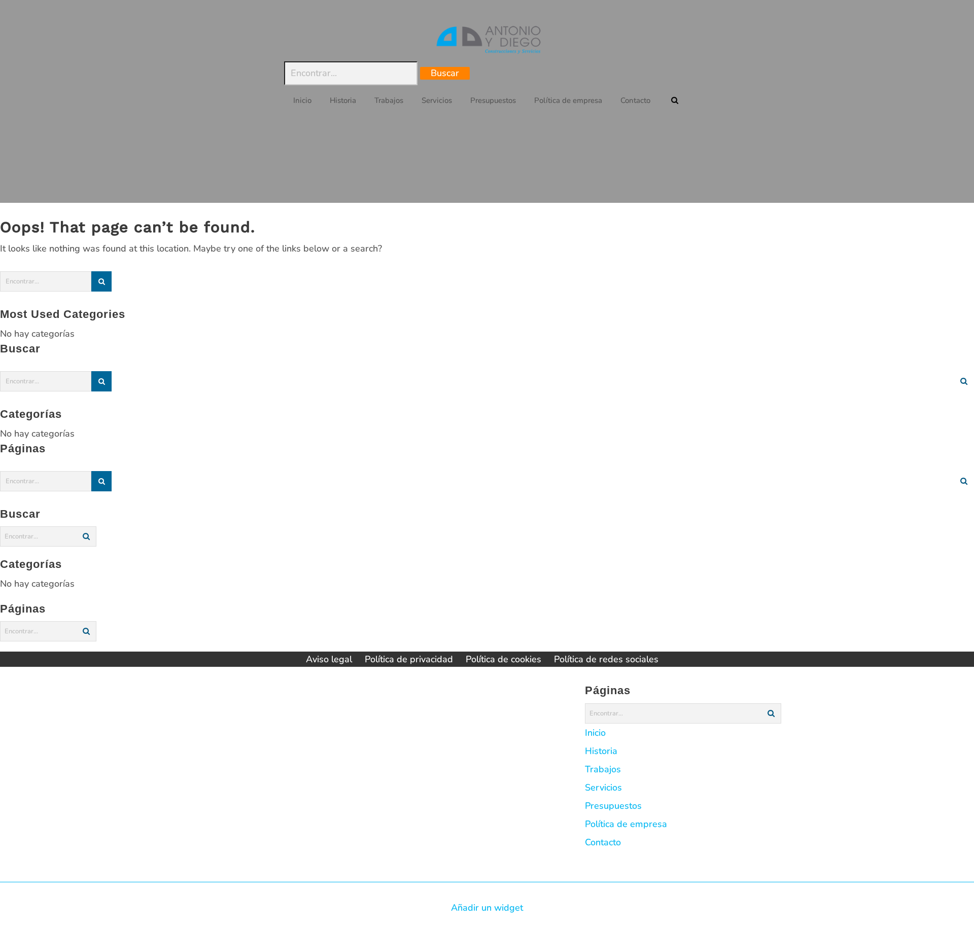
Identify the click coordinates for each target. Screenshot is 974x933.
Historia (601, 751)
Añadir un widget (487, 908)
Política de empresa (626, 824)
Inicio (595, 733)
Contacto (603, 842)
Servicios (603, 787)
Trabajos (603, 769)
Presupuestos (613, 806)
